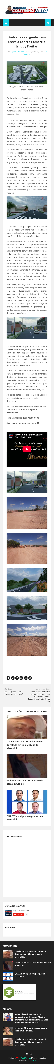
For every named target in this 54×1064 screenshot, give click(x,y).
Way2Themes (26, 1058)
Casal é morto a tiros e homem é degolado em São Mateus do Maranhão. (24, 745)
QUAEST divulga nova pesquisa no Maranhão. (31, 975)
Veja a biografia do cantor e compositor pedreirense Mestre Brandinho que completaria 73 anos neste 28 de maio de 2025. (31, 1018)
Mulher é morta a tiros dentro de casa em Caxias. (33, 964)
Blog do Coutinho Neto (19, 51)
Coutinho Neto (31, 1060)
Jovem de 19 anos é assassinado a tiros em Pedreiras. (31, 1029)
